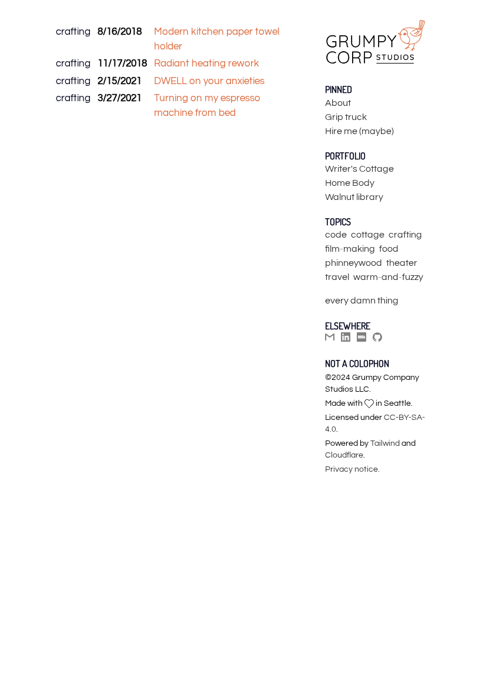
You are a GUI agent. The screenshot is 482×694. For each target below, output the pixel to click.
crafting (73, 31)
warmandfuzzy (388, 277)
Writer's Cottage (359, 169)
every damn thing (362, 300)
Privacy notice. (352, 469)
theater (401, 263)
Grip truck (346, 117)
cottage (367, 234)
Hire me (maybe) (359, 131)
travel (337, 277)
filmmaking (350, 248)
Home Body (349, 183)
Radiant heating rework (206, 63)
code (336, 234)
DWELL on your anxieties (209, 81)
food (389, 248)
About (338, 103)
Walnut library (354, 197)
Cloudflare (344, 455)
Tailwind (385, 443)
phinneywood (353, 263)
